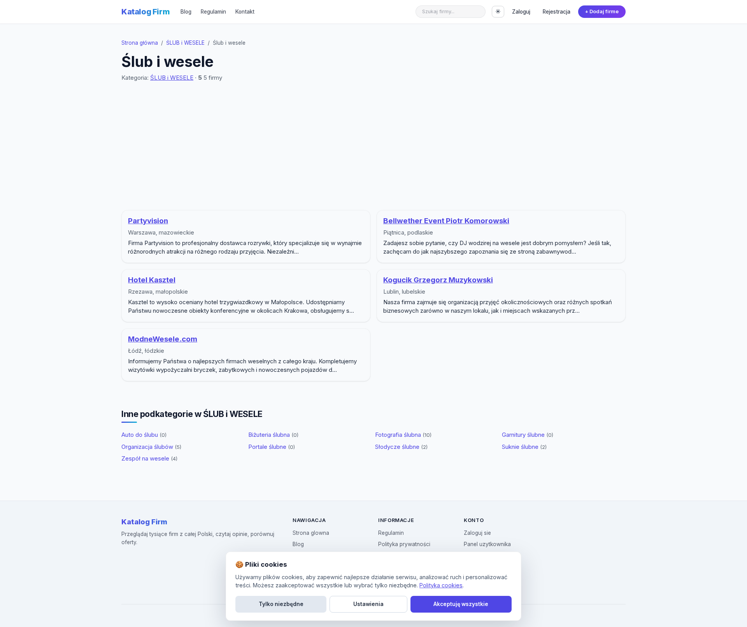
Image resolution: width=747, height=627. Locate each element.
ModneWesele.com (162, 339)
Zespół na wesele (149, 458)
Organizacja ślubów (151, 446)
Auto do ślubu (144, 434)
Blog (186, 12)
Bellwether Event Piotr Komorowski (446, 220)
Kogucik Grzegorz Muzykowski (438, 279)
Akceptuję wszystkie (460, 604)
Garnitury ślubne (527, 434)
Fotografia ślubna (403, 434)
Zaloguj (521, 12)
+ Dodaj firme (602, 11)
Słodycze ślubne (401, 446)
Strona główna (139, 43)
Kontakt (244, 12)
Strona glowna (311, 533)
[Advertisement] (373, 146)
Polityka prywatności (404, 544)
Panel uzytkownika (487, 544)
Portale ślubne (271, 446)
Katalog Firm (145, 11)
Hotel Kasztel (151, 279)
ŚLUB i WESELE (185, 43)
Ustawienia (368, 604)
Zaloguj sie (477, 533)
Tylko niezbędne (281, 604)
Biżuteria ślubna (273, 434)
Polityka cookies (441, 585)
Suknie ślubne (524, 446)
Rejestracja (556, 12)
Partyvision (148, 220)
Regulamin (213, 12)
